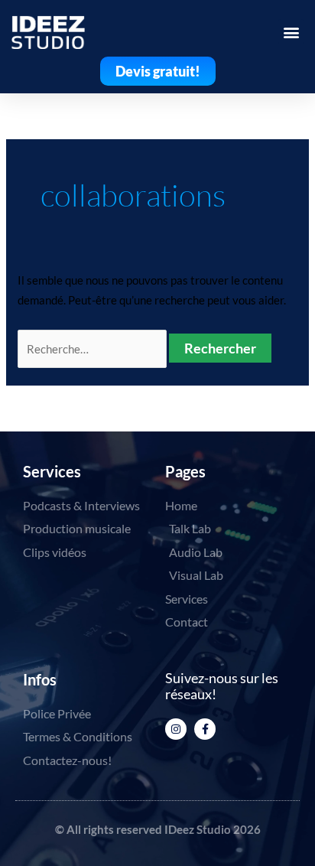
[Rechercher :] (93, 349)
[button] (291, 31)
